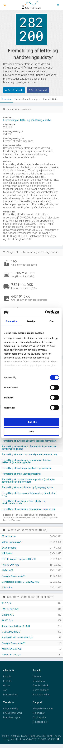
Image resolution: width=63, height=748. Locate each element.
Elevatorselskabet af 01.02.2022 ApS (20, 582)
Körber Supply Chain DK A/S (16, 626)
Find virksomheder (12, 713)
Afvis (31, 431)
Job (5, 690)
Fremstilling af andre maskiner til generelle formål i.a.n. (29, 454)
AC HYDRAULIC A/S (12, 649)
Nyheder (37, 676)
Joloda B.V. (7, 587)
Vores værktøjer (41, 690)
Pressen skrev (10, 694)
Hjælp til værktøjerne (43, 708)
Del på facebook (39, 90)
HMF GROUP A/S (10, 609)
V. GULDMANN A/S (11, 632)
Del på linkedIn (15, 90)
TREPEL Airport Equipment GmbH (19, 559)
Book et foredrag (41, 694)
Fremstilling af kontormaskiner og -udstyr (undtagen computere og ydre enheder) (28, 480)
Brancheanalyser (11, 717)
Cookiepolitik (39, 717)
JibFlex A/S (7, 570)
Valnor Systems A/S (12, 542)
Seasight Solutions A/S (13, 576)
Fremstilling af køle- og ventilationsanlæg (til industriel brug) (29, 494)
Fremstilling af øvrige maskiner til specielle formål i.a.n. (29, 441)
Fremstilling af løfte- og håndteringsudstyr (27, 120)
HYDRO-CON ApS (10, 565)
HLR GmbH (7, 553)
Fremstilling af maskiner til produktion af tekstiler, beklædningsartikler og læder (27, 461)
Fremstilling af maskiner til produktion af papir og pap (29, 509)
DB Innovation (9, 536)
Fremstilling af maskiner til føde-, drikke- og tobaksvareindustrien (23, 502)
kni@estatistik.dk (13, 739)
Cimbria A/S (8, 615)
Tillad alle (31, 422)
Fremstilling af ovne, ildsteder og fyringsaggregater (27, 487)
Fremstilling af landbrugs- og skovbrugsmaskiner (26, 468)
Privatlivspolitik (40, 722)
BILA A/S (6, 603)
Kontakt (7, 681)
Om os (6, 685)
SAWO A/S (7, 620)
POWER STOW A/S (11, 654)
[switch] (54, 387)
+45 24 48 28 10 (31, 739)
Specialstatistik (40, 685)
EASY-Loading (9, 548)
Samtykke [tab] (11, 321)
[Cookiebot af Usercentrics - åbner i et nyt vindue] (45, 312)
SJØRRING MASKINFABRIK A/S (17, 637)
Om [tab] (51, 321)
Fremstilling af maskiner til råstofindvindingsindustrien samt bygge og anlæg (29, 447)
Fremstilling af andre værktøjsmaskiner (21, 474)
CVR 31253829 (48, 739)
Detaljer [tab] (31, 321)
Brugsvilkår (38, 713)
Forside (7, 676)
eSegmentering (10, 708)
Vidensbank (39, 681)
